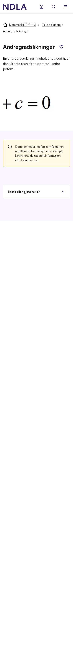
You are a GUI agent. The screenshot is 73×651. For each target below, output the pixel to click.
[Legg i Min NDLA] (61, 46)
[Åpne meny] (65, 6)
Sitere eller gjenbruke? (23, 192)
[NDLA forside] (5, 25)
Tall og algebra (51, 25)
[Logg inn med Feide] (41, 6)
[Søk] (53, 6)
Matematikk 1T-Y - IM (22, 25)
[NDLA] (15, 7)
